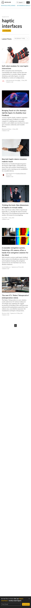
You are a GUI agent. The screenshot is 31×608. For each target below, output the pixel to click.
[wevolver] (6, 2)
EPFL (19, 80)
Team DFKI (4, 217)
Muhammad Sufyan (6, 129)
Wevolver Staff (5, 313)
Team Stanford (9, 173)
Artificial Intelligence (8, 5)
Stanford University (21, 173)
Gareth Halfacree (6, 267)
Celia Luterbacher (10, 80)
